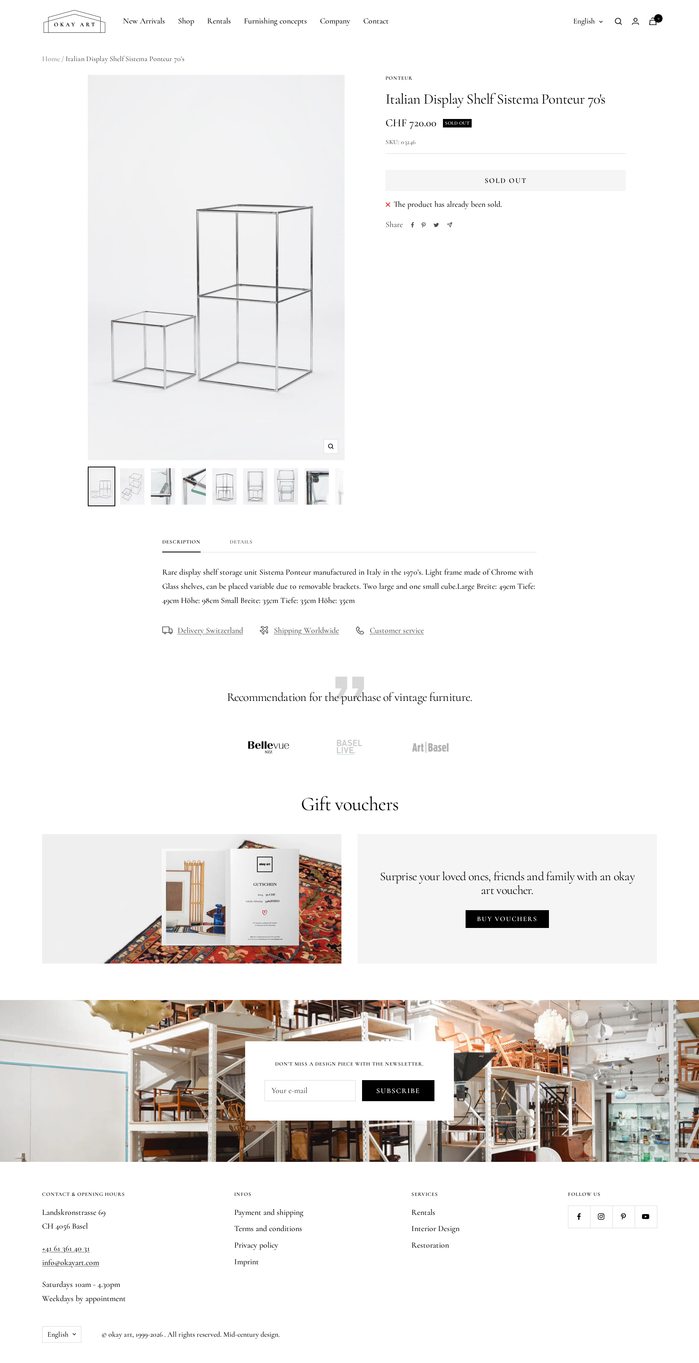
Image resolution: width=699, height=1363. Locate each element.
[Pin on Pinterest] (424, 225)
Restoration (430, 1245)
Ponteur (399, 78)
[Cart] (653, 21)
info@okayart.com (70, 1262)
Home (51, 58)
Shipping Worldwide (306, 630)
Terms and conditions (268, 1228)
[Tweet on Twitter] (436, 225)
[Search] (618, 21)
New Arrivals (144, 21)
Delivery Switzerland (210, 630)
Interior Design (435, 1228)
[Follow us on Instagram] (601, 1217)
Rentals (219, 21)
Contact (376, 21)
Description (181, 542)
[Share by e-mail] (449, 224)
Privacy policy (256, 1245)
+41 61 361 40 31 (66, 1248)
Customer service (397, 630)
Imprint (246, 1262)
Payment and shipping (268, 1212)
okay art (120, 1334)
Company (335, 21)
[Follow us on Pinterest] (623, 1217)
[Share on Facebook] (412, 225)
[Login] (635, 21)
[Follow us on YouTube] (646, 1217)
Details (241, 542)
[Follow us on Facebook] (579, 1217)
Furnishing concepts (275, 21)
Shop (186, 21)
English (584, 20)
